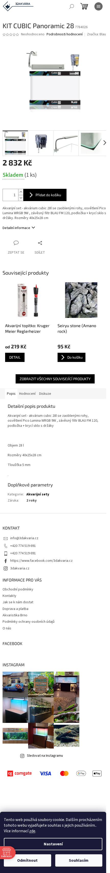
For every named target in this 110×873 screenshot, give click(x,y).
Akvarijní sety (37, 494)
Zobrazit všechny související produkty (55, 379)
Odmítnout (27, 860)
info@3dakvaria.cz (24, 538)
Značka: (96, 34)
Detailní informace (16, 228)
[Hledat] (72, 6)
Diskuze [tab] (45, 393)
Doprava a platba (15, 608)
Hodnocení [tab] (27, 393)
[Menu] (98, 6)
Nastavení (53, 844)
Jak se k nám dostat (18, 602)
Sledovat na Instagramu (45, 755)
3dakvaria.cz (19, 568)
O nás (7, 628)
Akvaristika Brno (15, 615)
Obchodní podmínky (18, 589)
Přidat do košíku (48, 195)
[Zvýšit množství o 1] (20, 192)
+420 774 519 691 (23, 545)
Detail (14, 357)
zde (32, 831)
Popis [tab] (11, 393)
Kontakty (9, 595)
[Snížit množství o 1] (20, 198)
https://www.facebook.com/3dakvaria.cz (41, 560)
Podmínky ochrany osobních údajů (28, 621)
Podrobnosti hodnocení (65, 34)
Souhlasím (79, 860)
